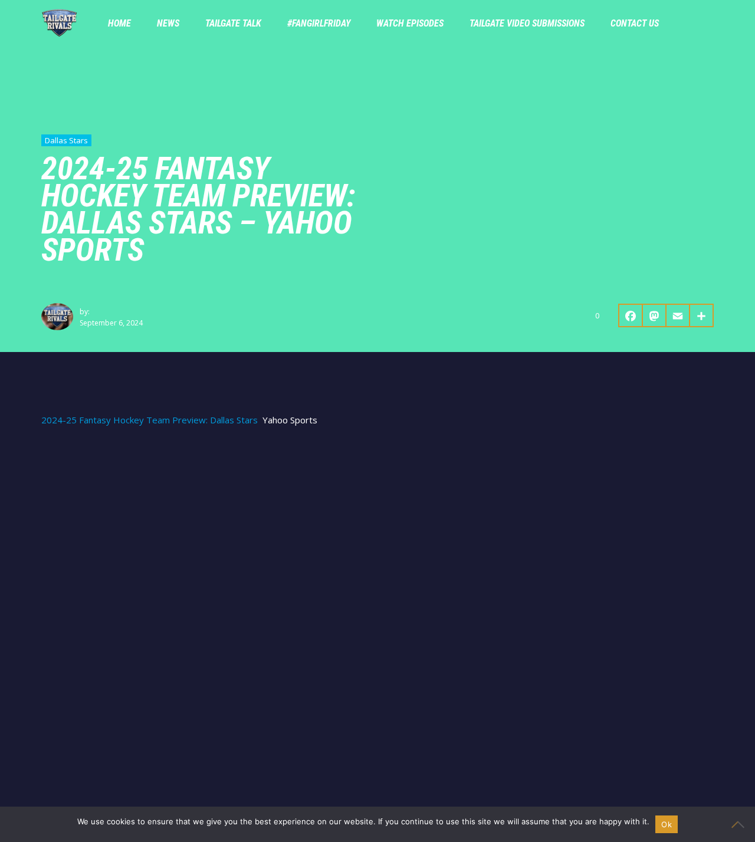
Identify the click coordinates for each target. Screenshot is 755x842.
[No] (740, 824)
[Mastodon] (655, 315)
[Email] (678, 315)
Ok (666, 824)
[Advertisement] (377, 526)
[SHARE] (702, 315)
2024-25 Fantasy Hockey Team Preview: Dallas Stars (149, 420)
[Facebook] (630, 315)
